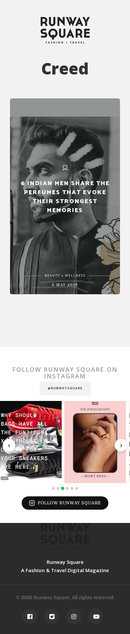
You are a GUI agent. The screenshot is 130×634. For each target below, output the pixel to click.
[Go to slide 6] (76, 488)
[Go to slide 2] (58, 488)
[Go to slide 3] (62, 488)
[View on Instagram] (31, 442)
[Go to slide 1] (53, 488)
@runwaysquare (65, 388)
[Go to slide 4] (67, 488)
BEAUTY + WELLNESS (65, 275)
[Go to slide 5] (72, 488)
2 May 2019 (65, 285)
